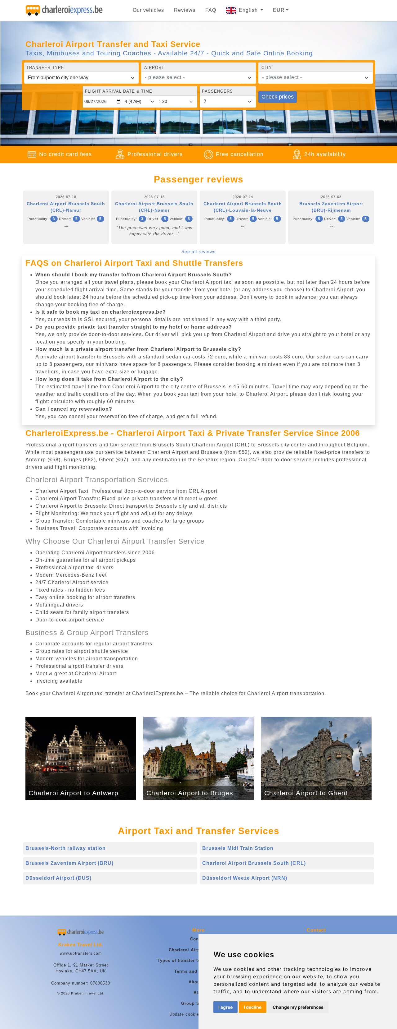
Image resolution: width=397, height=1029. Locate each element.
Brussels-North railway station (65, 848)
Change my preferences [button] (298, 1007)
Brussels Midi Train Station (238, 848)
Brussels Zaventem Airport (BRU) (69, 863)
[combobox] (198, 78)
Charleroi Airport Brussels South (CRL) (254, 863)
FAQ (210, 10)
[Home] (64, 11)
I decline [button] (252, 1007)
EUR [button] (279, 10)
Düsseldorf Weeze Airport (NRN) (244, 878)
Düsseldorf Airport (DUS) (58, 878)
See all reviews (198, 251)
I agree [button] (225, 1007)
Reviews (184, 10)
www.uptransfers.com (81, 953)
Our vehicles (148, 10)
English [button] (249, 10)
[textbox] (194, 77)
